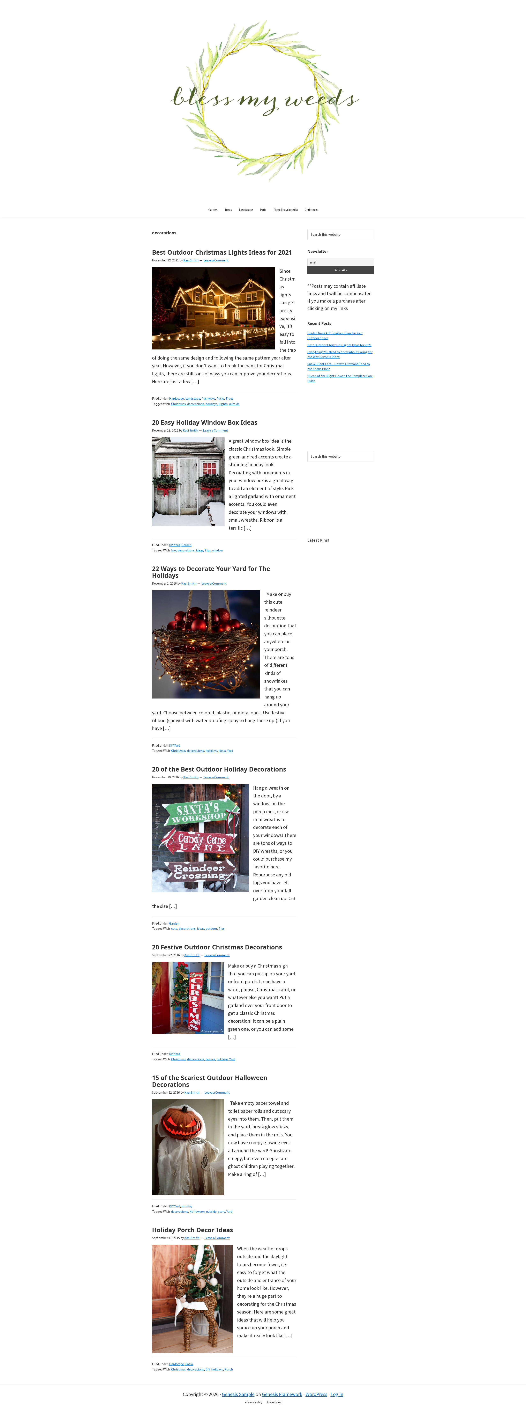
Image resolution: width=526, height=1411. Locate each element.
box (173, 550)
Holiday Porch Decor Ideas (192, 1230)
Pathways (208, 398)
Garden (186, 545)
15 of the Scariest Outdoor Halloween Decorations (210, 1081)
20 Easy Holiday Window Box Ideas (204, 422)
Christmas (178, 404)
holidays (211, 404)
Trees (229, 398)
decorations (195, 404)
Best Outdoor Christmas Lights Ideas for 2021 (222, 252)
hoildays (217, 1369)
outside (234, 404)
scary (221, 1211)
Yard (230, 750)
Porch (228, 1369)
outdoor (211, 928)
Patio (220, 398)
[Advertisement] (340, 417)
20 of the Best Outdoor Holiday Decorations (219, 769)
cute (174, 928)
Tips (208, 550)
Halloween (197, 1211)
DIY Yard (174, 545)
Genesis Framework (282, 1394)
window (217, 550)
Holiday (186, 1206)
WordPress (316, 1394)
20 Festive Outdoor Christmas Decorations (217, 947)
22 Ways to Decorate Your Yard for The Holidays (211, 572)
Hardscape (176, 398)
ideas (199, 550)
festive (210, 1059)
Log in (337, 1394)
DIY (207, 1369)
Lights (223, 404)
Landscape (192, 398)
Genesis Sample (238, 1394)
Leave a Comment (216, 260)
